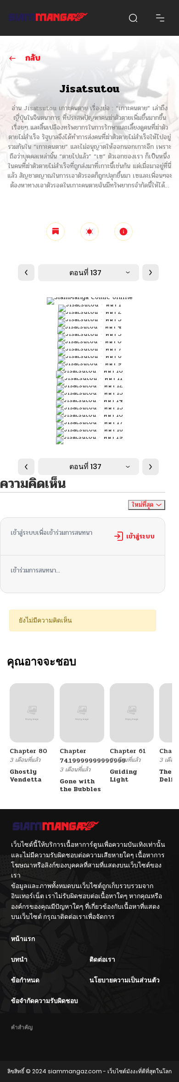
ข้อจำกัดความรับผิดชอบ (44, 1000)
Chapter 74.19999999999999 (93, 755)
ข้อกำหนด (25, 980)
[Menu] (160, 18)
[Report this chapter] (123, 231)
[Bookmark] (55, 231)
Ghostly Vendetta (25, 775)
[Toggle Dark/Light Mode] (89, 231)
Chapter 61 (128, 751)
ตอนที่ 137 (85, 272)
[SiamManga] (48, 17)
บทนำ (19, 959)
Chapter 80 (28, 751)
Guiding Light (123, 775)
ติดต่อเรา (102, 959)
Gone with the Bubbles (80, 785)
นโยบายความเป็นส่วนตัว (125, 980)
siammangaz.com (75, 1071)
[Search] (133, 17)
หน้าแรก (23, 938)
